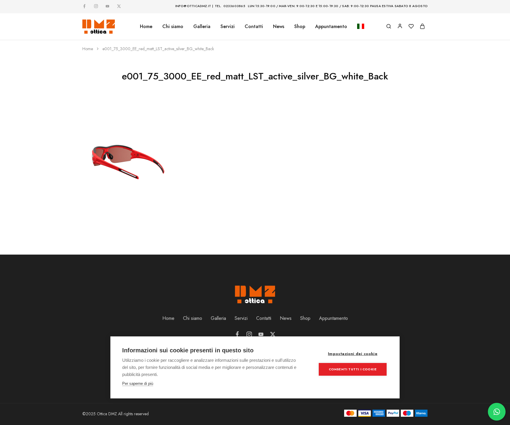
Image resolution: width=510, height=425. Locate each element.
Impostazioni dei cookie (352, 353)
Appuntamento (331, 26)
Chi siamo (172, 26)
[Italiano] (360, 27)
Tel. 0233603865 (230, 6)
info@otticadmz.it (193, 6)
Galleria (218, 318)
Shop (299, 26)
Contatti (254, 26)
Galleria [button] (201, 26)
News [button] (278, 26)
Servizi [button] (227, 26)
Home (146, 26)
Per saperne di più (137, 383)
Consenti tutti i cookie (353, 369)
